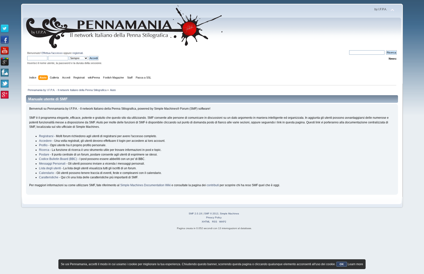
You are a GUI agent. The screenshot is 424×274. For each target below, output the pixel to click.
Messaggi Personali (52, 163)
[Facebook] (4, 40)
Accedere (45, 141)
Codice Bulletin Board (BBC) (58, 159)
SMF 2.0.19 (195, 213)
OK (342, 264)
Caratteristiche (48, 177)
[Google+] (4, 62)
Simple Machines (229, 213)
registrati (77, 53)
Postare (44, 154)
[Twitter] (4, 29)
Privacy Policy (214, 217)
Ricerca (44, 150)
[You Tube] (4, 51)
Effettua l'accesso (52, 53)
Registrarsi (46, 136)
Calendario (46, 173)
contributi (213, 185)
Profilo (43, 145)
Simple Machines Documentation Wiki (145, 185)
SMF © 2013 (211, 213)
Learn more (355, 264)
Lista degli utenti (50, 168)
